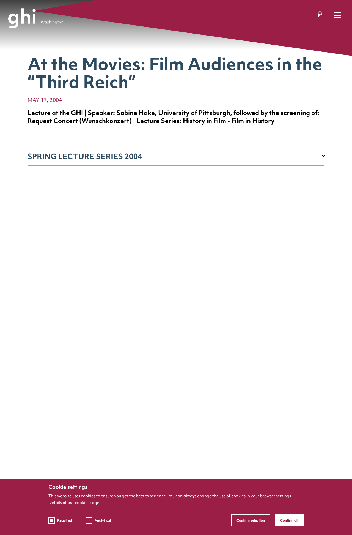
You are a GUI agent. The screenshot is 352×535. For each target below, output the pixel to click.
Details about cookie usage (73, 502)
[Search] (320, 15)
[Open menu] (337, 15)
